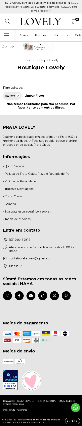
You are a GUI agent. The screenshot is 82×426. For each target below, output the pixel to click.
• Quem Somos (13, 166)
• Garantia (9, 204)
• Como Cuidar (13, 196)
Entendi (72, 421)
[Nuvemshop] (15, 410)
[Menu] (6, 35)
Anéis (24, 35)
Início (27, 60)
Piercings (61, 35)
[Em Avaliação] (10, 380)
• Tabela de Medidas (16, 219)
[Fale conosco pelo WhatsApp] (75, 407)
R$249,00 (10, 96)
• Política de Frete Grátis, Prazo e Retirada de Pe (36, 174)
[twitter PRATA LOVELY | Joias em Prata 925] (54, 295)
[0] (73, 22)
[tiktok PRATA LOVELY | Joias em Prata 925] (42, 295)
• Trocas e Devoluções (18, 189)
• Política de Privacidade (19, 181)
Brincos (41, 35)
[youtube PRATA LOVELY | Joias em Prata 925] (30, 295)
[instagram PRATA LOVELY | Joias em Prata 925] (7, 295)
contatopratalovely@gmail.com (31, 258)
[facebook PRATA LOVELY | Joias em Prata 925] (19, 295)
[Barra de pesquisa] (8, 21)
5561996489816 (19, 240)
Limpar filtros (34, 95)
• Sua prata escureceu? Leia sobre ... (27, 211)
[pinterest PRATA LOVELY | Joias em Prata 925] (66, 295)
